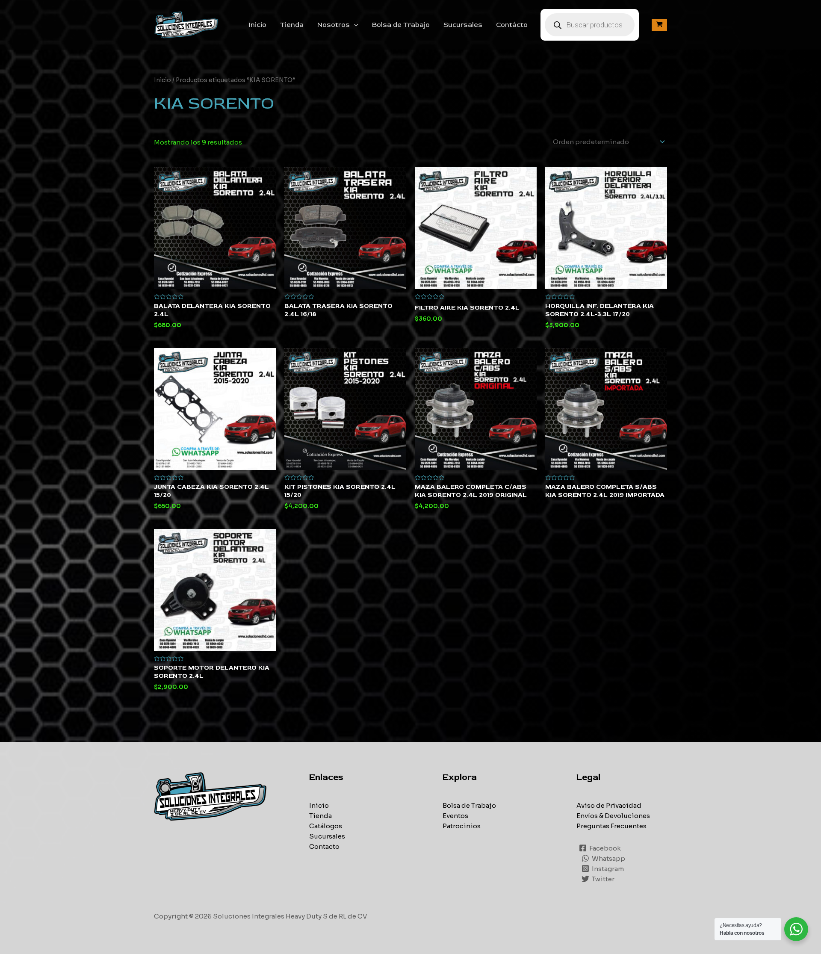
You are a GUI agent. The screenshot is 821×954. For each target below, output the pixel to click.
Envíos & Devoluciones (613, 816)
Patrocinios (462, 826)
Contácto (512, 25)
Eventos (455, 816)
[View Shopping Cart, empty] (659, 25)
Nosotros (333, 25)
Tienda (292, 25)
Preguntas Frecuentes (611, 826)
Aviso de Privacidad (608, 805)
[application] (354, 25)
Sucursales (462, 25)
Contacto (324, 846)
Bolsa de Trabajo (401, 25)
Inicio (257, 25)
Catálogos (325, 826)
